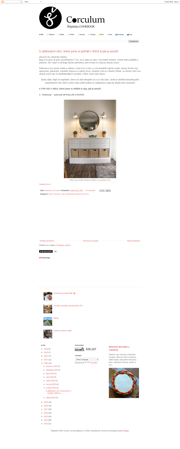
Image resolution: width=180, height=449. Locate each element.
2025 (46, 349)
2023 (46, 352)
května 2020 (51, 388)
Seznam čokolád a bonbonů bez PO (68, 306)
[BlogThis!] (103, 190)
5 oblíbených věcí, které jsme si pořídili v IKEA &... (58, 392)
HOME (41, 34)
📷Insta (129, 34)
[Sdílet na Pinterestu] (109, 190)
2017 (46, 409)
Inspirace (57, 194)
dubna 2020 (51, 398)
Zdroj (109, 180)
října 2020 (50, 373)
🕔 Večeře (70, 34)
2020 (46, 363)
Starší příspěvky (133, 241)
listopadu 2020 (52, 370)
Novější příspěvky (47, 241)
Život (87, 194)
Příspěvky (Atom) (63, 245)
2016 (46, 413)
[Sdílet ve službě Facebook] (107, 190)
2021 (46, 360)
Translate (93, 363)
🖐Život (101, 34)
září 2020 (50, 377)
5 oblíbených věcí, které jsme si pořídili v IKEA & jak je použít (78, 51)
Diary (51, 194)
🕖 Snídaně (50, 34)
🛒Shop (109, 34)
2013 (46, 424)
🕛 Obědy (61, 34)
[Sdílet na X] (105, 190)
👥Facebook (119, 34)
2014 (46, 420)
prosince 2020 (52, 366)
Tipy (63, 194)
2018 (46, 406)
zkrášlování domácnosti (75, 194)
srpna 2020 (50, 381)
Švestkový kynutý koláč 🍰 (65, 293)
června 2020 (51, 384)
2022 (46, 356)
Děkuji (56, 318)
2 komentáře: (90, 190)
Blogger (126, 431)
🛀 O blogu (91, 34)
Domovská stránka (90, 241)
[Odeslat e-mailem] (100, 190)
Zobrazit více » (45, 184)
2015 (46, 416)
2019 (46, 402)
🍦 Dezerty (81, 34)
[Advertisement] (90, 219)
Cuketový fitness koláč (63, 331)
